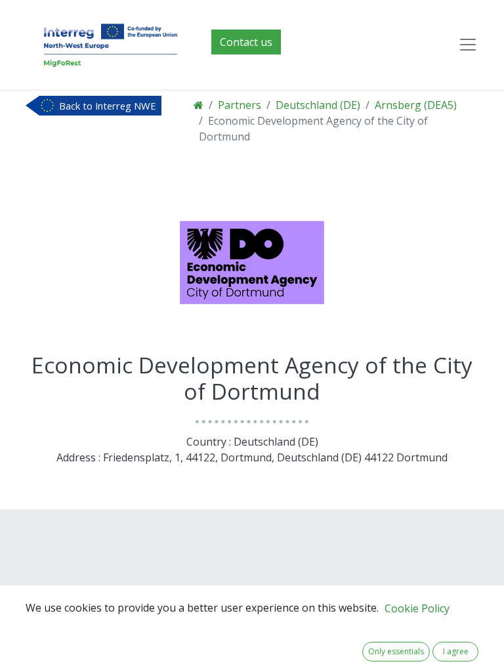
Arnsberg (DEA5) (416, 105)
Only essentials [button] (396, 651)
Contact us (246, 42)
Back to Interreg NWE (107, 105)
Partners (239, 105)
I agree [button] (456, 651)
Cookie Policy (417, 608)
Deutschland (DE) (318, 105)
